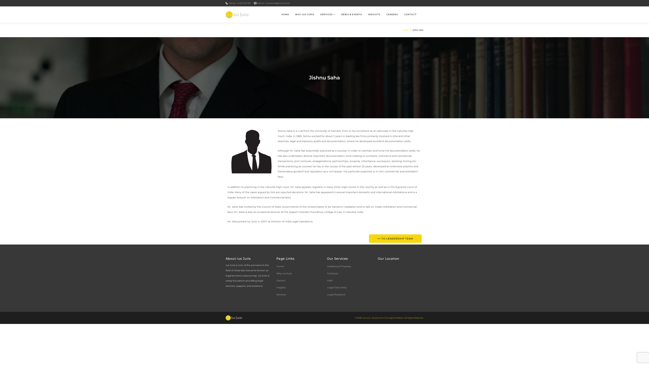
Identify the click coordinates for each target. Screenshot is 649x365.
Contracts (332, 273)
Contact (410, 14)
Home (285, 14)
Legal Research (336, 294)
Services (326, 14)
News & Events (351, 14)
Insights (374, 14)
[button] (395, 238)
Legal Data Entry (337, 287)
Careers (392, 14)
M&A (330, 280)
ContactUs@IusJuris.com (278, 3)
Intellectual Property (339, 266)
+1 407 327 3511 (244, 3)
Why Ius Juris (304, 14)
